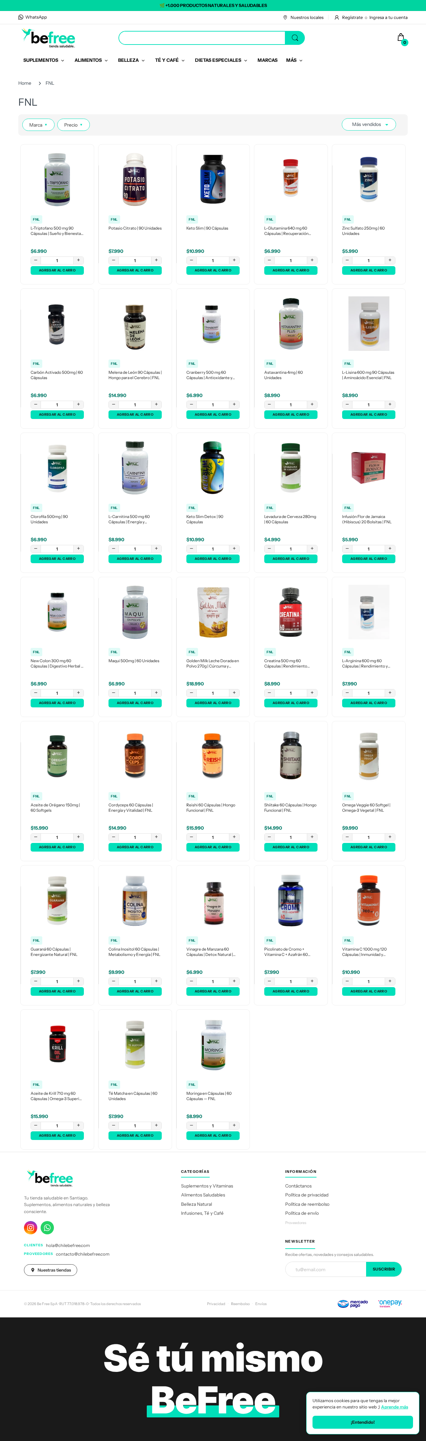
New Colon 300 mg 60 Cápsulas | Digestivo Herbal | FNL (56, 663)
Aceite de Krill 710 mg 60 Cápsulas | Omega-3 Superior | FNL (57, 1096)
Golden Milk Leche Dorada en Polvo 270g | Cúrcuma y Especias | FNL (212, 663)
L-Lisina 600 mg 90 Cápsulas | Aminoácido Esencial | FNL (368, 375)
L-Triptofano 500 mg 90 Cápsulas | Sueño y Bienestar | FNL (57, 231)
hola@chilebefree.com (68, 1245)
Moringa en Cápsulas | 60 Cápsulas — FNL (209, 1096)
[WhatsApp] (47, 1227)
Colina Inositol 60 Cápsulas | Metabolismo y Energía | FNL (134, 952)
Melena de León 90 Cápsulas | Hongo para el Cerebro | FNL (135, 375)
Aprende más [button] (394, 1406)
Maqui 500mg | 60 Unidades (133, 660)
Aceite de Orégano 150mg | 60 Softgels (55, 807)
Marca (38, 125)
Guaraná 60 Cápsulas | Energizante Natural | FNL (54, 952)
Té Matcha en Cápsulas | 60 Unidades (132, 1096)
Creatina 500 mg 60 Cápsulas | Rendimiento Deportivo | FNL (285, 663)
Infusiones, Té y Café (202, 1213)
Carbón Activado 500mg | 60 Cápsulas (57, 375)
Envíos (261, 1303)
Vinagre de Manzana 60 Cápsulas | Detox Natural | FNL (209, 952)
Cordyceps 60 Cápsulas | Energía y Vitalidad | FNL (130, 807)
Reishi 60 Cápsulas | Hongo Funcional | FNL (210, 807)
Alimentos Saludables (203, 1194)
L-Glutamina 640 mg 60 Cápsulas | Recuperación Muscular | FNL (286, 231)
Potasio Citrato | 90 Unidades (135, 228)
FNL (36, 219)
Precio (73, 125)
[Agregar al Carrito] (57, 270)
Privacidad (216, 1303)
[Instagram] (30, 1227)
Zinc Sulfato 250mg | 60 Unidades (363, 231)
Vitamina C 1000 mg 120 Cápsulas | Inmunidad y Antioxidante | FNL (364, 952)
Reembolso (240, 1303)
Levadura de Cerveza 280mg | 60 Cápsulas (290, 519)
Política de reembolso (307, 1204)
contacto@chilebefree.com (82, 1254)
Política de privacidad (306, 1194)
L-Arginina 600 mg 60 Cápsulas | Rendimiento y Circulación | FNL (365, 663)
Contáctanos (298, 1185)
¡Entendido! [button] (363, 1422)
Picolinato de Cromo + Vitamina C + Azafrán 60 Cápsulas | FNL (286, 952)
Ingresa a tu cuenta (388, 17)
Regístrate (352, 17)
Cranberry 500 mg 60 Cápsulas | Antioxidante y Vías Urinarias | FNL (209, 375)
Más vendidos (366, 124)
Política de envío (302, 1213)
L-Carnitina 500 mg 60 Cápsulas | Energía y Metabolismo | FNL (129, 519)
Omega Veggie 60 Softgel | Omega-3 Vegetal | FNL (366, 807)
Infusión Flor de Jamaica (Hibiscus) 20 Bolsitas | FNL (367, 519)
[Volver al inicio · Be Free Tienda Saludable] (48, 38)
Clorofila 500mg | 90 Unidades (49, 519)
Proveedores (295, 1222)
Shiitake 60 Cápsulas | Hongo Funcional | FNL (290, 807)
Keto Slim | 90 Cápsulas (207, 228)
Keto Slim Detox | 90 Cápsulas (204, 519)
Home (24, 83)
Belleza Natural (196, 1204)
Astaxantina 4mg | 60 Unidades (283, 375)
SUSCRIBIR (384, 1269)
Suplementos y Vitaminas (207, 1185)
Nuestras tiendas (54, 1270)
